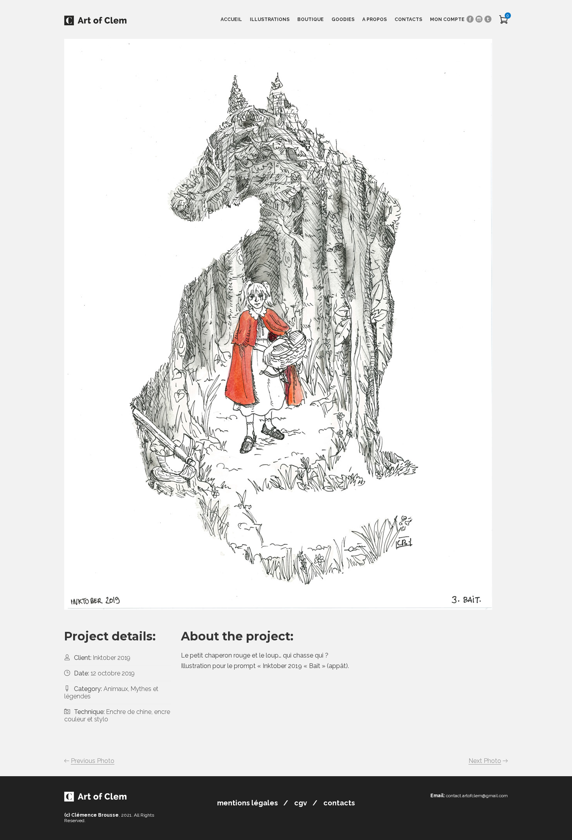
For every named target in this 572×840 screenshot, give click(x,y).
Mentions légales (247, 803)
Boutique (310, 19)
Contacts (408, 19)
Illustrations (270, 19)
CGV (300, 803)
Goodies (343, 19)
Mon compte (447, 19)
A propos (374, 19)
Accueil (231, 19)
